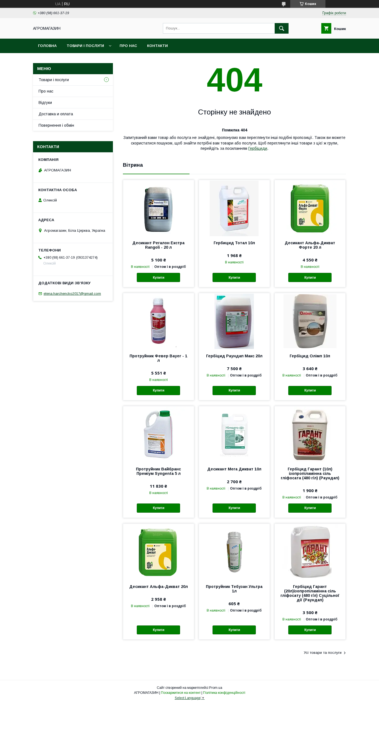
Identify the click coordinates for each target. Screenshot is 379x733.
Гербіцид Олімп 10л (310, 356)
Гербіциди (257, 148)
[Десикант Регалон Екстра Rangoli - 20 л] (158, 208)
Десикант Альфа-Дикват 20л (158, 586)
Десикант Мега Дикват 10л (234, 469)
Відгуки (45, 102)
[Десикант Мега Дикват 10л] (234, 434)
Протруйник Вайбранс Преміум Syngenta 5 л (158, 471)
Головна (47, 46)
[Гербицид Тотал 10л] (234, 208)
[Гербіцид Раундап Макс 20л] (234, 321)
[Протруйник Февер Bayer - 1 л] (158, 321)
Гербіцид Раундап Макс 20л (234, 356)
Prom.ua (215, 688)
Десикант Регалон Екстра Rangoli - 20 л (158, 245)
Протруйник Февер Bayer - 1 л (158, 358)
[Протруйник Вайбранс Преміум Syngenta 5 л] (158, 434)
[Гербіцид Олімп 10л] (310, 321)
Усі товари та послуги (323, 652)
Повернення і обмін (56, 125)
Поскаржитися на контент (181, 693)
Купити (158, 278)
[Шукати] (282, 28)
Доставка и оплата (56, 114)
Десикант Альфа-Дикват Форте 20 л (310, 245)
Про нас (128, 46)
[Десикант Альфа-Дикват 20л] (158, 551)
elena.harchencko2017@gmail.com (72, 293)
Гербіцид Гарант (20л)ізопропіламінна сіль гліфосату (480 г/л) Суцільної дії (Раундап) (310, 593)
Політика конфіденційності (224, 693)
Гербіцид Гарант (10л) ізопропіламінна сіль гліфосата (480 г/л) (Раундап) (310, 473)
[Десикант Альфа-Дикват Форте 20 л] (310, 208)
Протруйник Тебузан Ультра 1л (234, 588)
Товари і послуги (85, 46)
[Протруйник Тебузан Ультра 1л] (234, 551)
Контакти (157, 46)
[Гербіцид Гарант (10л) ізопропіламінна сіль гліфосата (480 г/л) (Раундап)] (310, 434)
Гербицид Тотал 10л (234, 243)
